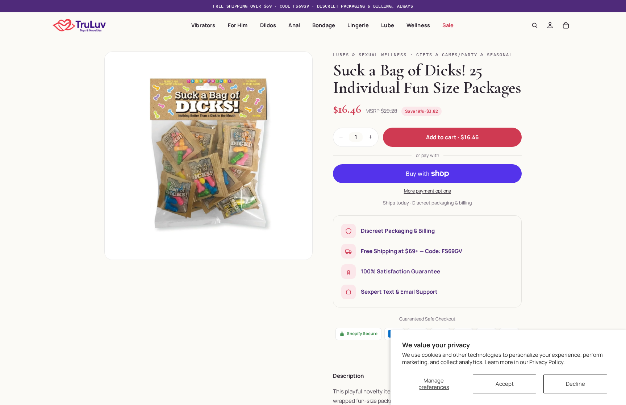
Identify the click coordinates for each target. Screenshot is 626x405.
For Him (238, 25)
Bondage (323, 25)
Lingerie (358, 25)
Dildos (268, 25)
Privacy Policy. (547, 362)
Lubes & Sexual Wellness (369, 54)
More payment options (427, 191)
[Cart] (566, 25)
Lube (387, 25)
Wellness (418, 25)
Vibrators (203, 25)
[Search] (535, 25)
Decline (575, 384)
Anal (294, 25)
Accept (505, 384)
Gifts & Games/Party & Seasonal (464, 54)
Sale (448, 25)
